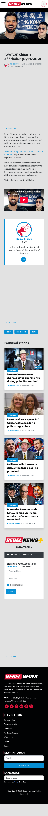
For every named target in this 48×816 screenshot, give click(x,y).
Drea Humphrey (13, 430)
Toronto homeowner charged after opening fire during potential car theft (23, 378)
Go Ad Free (12, 128)
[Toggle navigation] (3, 4)
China (8, 332)
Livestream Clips (13, 385)
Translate (22, 781)
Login (6, 745)
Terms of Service (10, 724)
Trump (34, 332)
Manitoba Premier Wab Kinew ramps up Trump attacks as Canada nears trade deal (22, 514)
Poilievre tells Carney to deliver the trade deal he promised (22, 468)
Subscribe (8, 728)
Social (6, 741)
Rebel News (14, 64)
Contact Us (8, 737)
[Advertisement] (24, 101)
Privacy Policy (9, 719)
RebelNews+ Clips (13, 523)
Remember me (16, 584)
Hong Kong (21, 332)
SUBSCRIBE (12, 566)
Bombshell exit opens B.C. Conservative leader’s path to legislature (23, 423)
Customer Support (11, 732)
